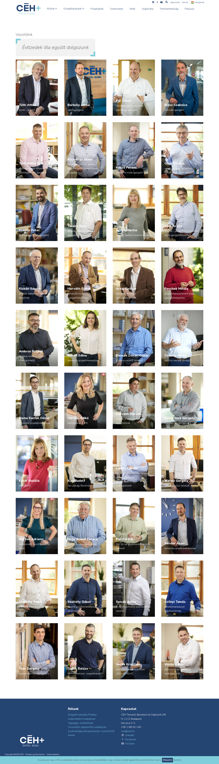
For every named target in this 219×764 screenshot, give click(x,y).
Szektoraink (116, 9)
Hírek (132, 9)
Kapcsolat (175, 2)
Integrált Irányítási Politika (82, 714)
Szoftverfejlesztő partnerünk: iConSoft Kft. (91, 731)
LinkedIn (129, 735)
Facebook (130, 739)
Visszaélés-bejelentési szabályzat (87, 727)
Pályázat (189, 9)
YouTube (130, 743)
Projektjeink (97, 9)
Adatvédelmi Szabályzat (81, 719)
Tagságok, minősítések (80, 723)
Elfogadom (167, 760)
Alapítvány (148, 9)
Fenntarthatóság (169, 9)
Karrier (185, 2)
